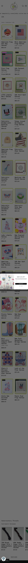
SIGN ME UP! (21, 283)
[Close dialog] (27, 274)
